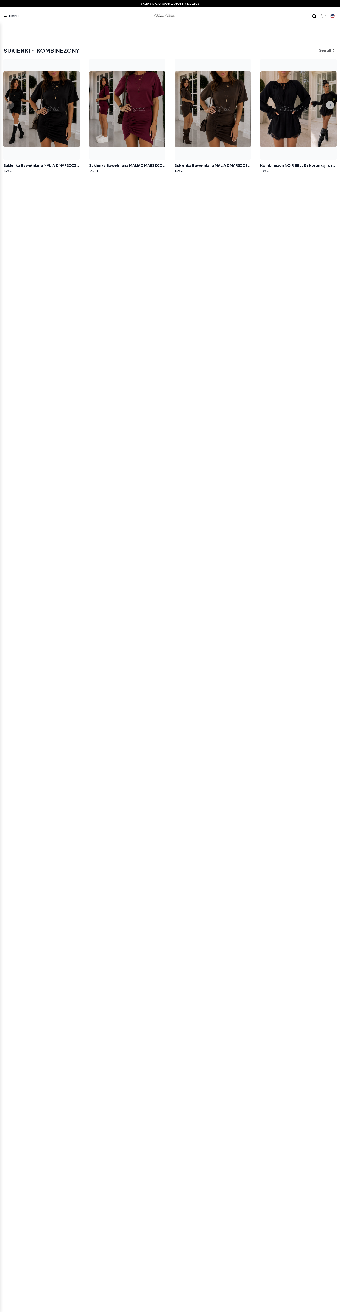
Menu (14, 15)
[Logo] (164, 16)
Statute (74, 1132)
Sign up (83, 1120)
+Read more (19, 1145)
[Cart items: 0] (323, 16)
